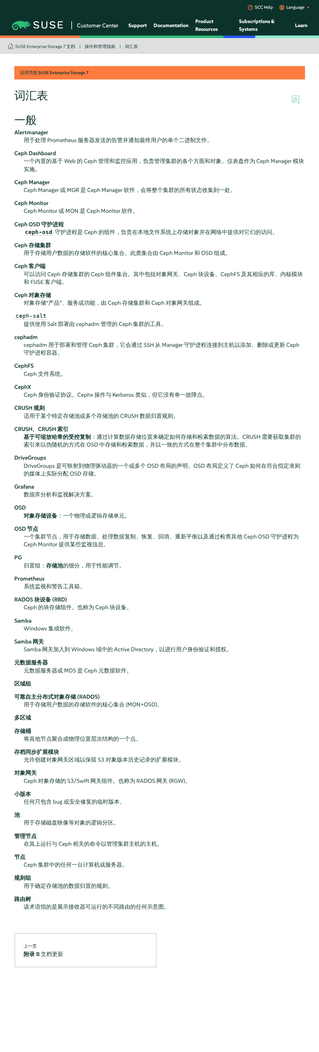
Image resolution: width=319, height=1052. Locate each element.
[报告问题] (295, 100)
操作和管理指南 (100, 46)
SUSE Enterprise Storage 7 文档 (45, 46)
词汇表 (131, 46)
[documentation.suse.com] (11, 44)
